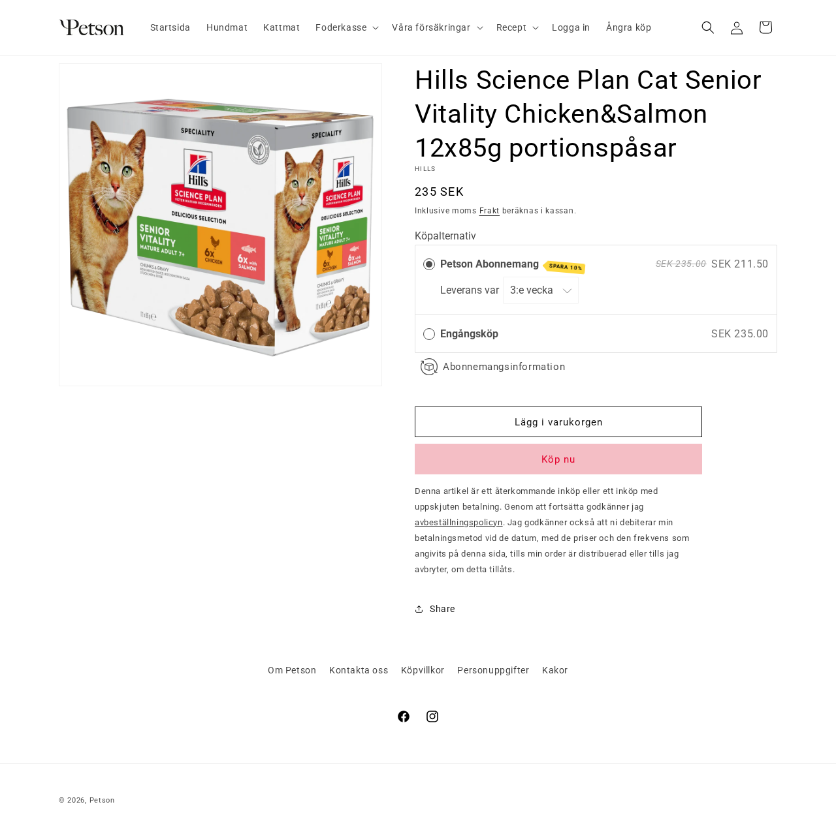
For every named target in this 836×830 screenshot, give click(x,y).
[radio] (429, 264)
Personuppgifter (493, 670)
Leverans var (471, 290)
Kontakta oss (358, 670)
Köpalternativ (445, 236)
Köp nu (558, 459)
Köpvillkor (423, 670)
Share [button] (442, 609)
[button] (346, 27)
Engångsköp (469, 334)
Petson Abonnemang (511, 264)
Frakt (489, 210)
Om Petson (292, 670)
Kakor (555, 670)
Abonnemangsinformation (504, 367)
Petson (102, 800)
